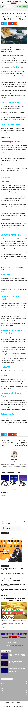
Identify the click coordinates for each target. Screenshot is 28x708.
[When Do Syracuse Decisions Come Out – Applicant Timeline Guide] (4, 656)
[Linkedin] (12, 23)
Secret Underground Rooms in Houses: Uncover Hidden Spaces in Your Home (22, 484)
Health (2, 690)
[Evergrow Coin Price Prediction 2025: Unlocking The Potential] (14, 610)
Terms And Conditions (14, 704)
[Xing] (14, 468)
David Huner (14, 459)
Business (3, 618)
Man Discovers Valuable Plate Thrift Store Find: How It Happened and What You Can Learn (5, 484)
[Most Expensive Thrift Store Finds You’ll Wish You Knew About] (14, 478)
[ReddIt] (15, 23)
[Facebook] (2, 23)
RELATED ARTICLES (8, 472)
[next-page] (15, 489)
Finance (2, 692)
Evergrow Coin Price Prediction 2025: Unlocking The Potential (13, 599)
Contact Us (8, 702)
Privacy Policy (19, 702)
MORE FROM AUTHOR (19, 472)
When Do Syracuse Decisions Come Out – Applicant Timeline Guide (17, 656)
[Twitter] (5, 23)
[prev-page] (13, 489)
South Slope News (19, 706)
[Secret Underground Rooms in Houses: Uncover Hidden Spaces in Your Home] (23, 478)
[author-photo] (14, 454)
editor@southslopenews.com (16, 645)
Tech (2, 688)
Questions (3, 695)
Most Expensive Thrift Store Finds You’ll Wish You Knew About (13, 483)
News (2, 681)
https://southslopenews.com (14, 461)
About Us (13, 702)
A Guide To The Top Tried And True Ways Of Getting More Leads (7, 443)
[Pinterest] (9, 23)
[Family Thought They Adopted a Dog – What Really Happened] (4, 663)
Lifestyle (3, 480)
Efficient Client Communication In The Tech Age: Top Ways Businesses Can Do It (21, 444)
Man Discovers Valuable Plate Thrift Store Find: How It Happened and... (17, 670)
